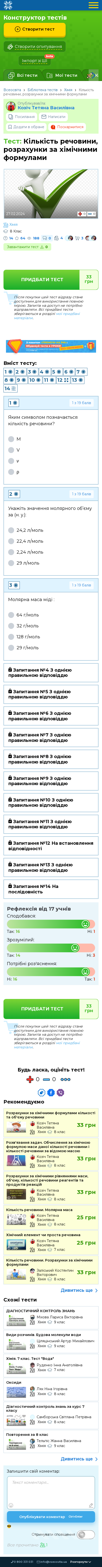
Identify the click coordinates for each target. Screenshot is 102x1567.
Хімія (68, 90)
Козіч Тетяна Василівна (46, 108)
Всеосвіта (12, 90)
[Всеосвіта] (7, 5)
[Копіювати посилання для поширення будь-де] (41, 1092)
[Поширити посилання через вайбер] (60, 1092)
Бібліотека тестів (42, 90)
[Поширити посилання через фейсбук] (51, 1092)
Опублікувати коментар (51, 1517)
